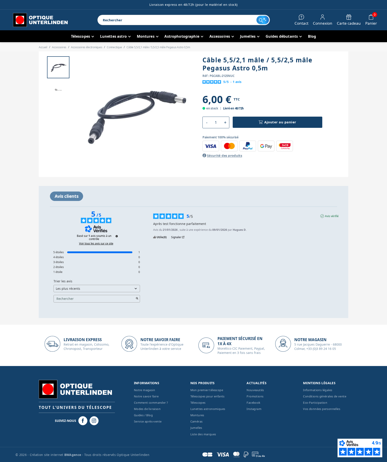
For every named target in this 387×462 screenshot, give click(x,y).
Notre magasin (144, 390)
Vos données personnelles (321, 409)
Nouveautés (255, 390)
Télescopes (198, 403)
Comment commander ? (151, 403)
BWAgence (73, 455)
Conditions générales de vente (324, 396)
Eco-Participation (315, 403)
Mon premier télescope (206, 390)
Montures (197, 415)
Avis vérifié (332, 216)
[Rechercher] (262, 20)
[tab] (66, 196)
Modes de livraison (147, 409)
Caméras (196, 421)
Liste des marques (203, 434)
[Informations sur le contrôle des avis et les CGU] (116, 236)
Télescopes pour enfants (207, 396)
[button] (207, 122)
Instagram (254, 409)
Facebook (253, 403)
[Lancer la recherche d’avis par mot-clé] (137, 298)
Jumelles (196, 428)
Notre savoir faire (146, 396)
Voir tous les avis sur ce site (96, 243)
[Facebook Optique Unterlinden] (82, 420)
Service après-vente (148, 421)
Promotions (255, 396)
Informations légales (317, 390)
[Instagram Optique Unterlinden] (94, 420)
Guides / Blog (143, 415)
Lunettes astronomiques (207, 409)
